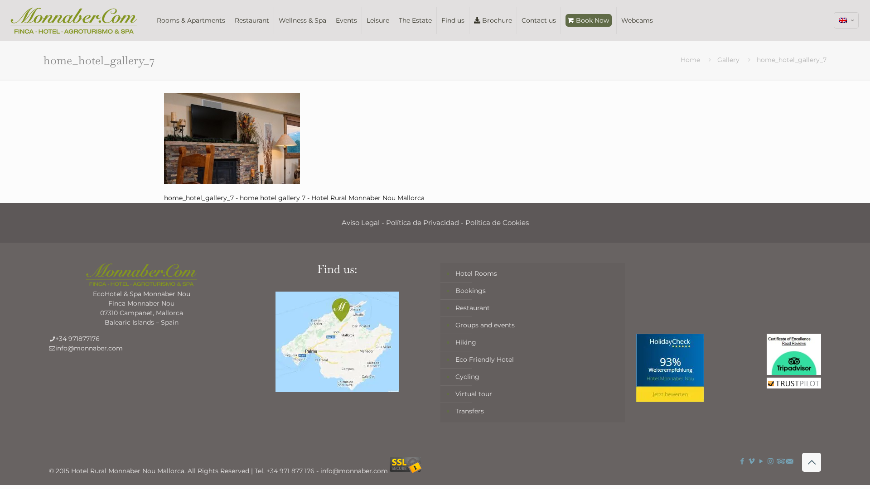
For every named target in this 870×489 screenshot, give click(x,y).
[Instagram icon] (770, 461)
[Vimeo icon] (751, 461)
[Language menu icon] (846, 20)
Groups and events (485, 325)
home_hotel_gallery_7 (791, 60)
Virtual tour (473, 394)
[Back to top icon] (811, 462)
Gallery (728, 60)
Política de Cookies (497, 222)
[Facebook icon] (742, 461)
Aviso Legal (361, 222)
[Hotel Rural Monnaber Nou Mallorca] (74, 20)
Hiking (465, 342)
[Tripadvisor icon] (780, 461)
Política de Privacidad (422, 222)
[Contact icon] (789, 461)
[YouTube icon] (761, 461)
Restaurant (472, 308)
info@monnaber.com (89, 348)
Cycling (467, 377)
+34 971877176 (77, 339)
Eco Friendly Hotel (484, 359)
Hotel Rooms (476, 273)
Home (690, 60)
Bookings (470, 291)
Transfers (469, 411)
